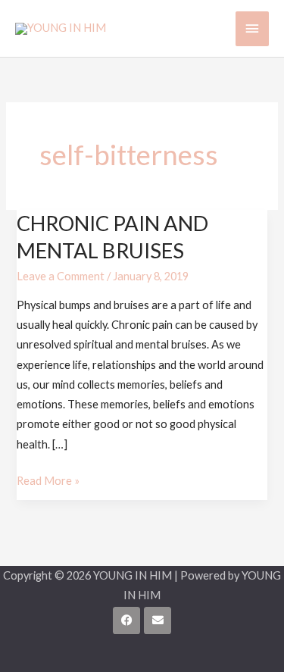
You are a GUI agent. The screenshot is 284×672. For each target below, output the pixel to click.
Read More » (48, 479)
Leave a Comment (61, 276)
